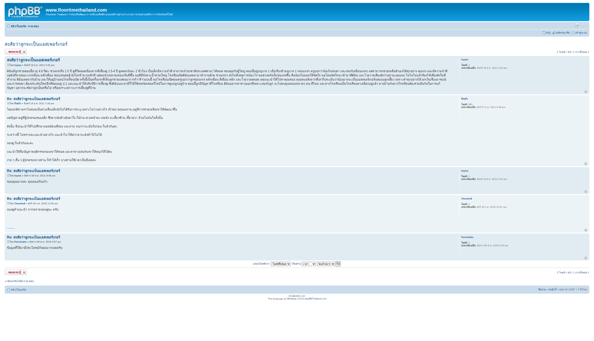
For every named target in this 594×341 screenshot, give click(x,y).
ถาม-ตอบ (33, 26)
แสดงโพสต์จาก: (262, 263)
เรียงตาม (297, 263)
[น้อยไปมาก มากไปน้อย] (329, 263)
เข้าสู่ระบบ (581, 32)
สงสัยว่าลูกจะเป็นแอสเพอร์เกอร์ (36, 44)
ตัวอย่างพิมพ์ (576, 25)
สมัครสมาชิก (563, 32)
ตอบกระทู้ (10, 50)
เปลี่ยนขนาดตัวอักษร (583, 25)
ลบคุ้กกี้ (552, 289)
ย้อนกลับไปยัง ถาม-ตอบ (20, 281)
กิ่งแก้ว (17, 103)
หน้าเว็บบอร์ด (18, 26)
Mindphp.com (294, 298)
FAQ (548, 32)
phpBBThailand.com (315, 298)
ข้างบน (585, 92)
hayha (17, 65)
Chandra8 (19, 203)
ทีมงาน (542, 289)
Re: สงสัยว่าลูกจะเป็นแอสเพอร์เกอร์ (33, 99)
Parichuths (20, 241)
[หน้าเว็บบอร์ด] (26, 11)
